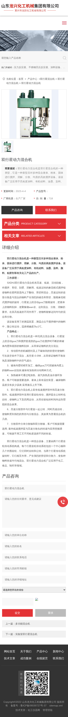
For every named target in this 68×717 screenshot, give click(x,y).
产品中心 (32, 79)
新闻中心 (58, 651)
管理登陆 (47, 710)
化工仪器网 (34, 710)
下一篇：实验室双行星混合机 (21, 634)
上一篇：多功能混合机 (18, 623)
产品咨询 (17, 210)
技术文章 (9, 658)
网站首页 (9, 651)
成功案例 (25, 658)
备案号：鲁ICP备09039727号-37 (29, 705)
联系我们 (50, 210)
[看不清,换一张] (34, 599)
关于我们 (25, 651)
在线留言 (42, 658)
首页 (20, 79)
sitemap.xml (56, 705)
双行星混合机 (47, 79)
